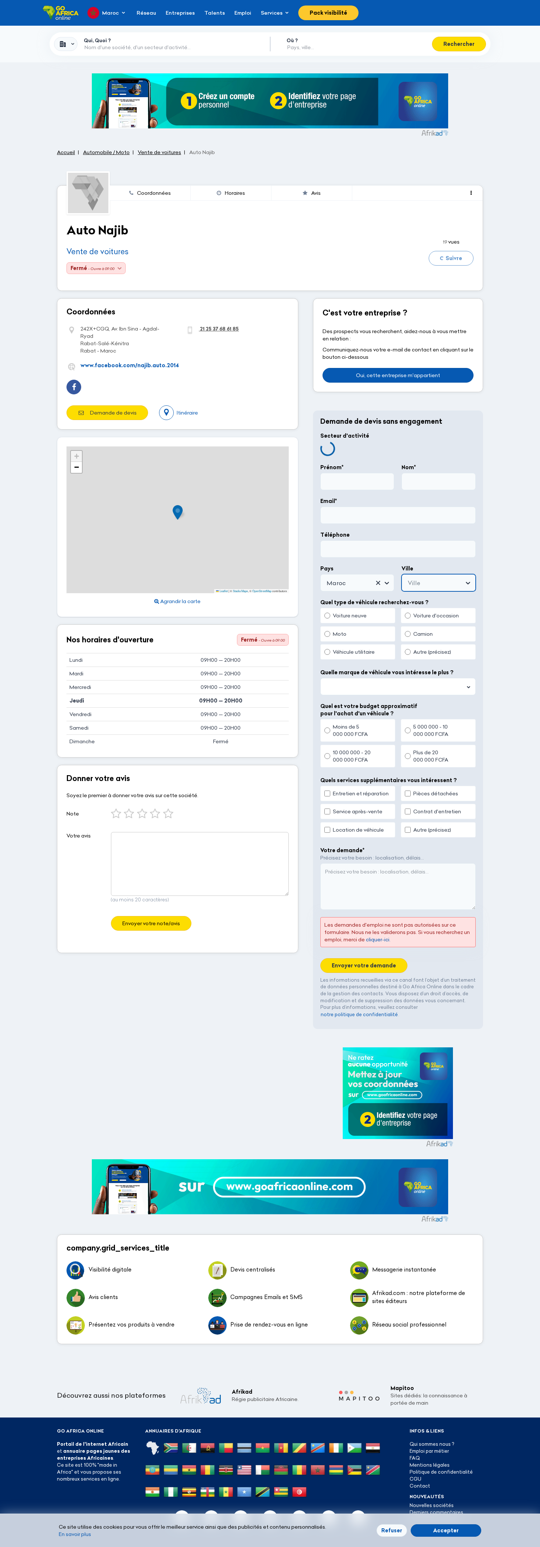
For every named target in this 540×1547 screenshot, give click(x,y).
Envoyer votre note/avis (151, 923)
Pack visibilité (328, 13)
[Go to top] (509, 1507)
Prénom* (331, 467)
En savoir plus (75, 1534)
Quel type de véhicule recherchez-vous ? (374, 602)
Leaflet (223, 591)
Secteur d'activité (344, 436)
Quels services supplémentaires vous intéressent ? (388, 780)
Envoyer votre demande (364, 965)
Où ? (292, 40)
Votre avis (78, 835)
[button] (180, 512)
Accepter (446, 1530)
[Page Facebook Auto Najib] (73, 387)
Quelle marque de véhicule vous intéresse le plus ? (386, 672)
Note (72, 813)
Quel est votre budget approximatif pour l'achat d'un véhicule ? (368, 710)
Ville (407, 568)
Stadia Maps (240, 591)
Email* (328, 501)
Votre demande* (342, 850)
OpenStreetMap (261, 591)
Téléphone (335, 535)
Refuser (391, 1530)
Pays (327, 568)
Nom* (409, 467)
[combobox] (66, 44)
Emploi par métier (429, 1451)
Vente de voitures (97, 251)
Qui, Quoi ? (97, 40)
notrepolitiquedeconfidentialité (359, 1014)
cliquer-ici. (378, 939)
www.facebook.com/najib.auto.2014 (129, 365)
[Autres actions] (471, 193)
